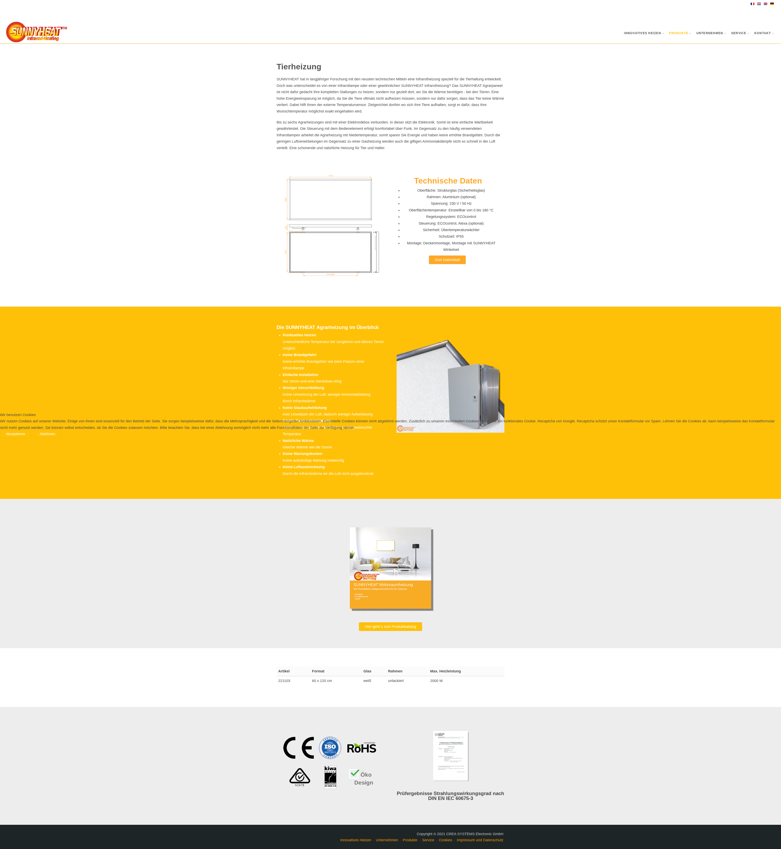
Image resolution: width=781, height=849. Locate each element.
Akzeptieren (15, 434)
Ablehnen (47, 434)
